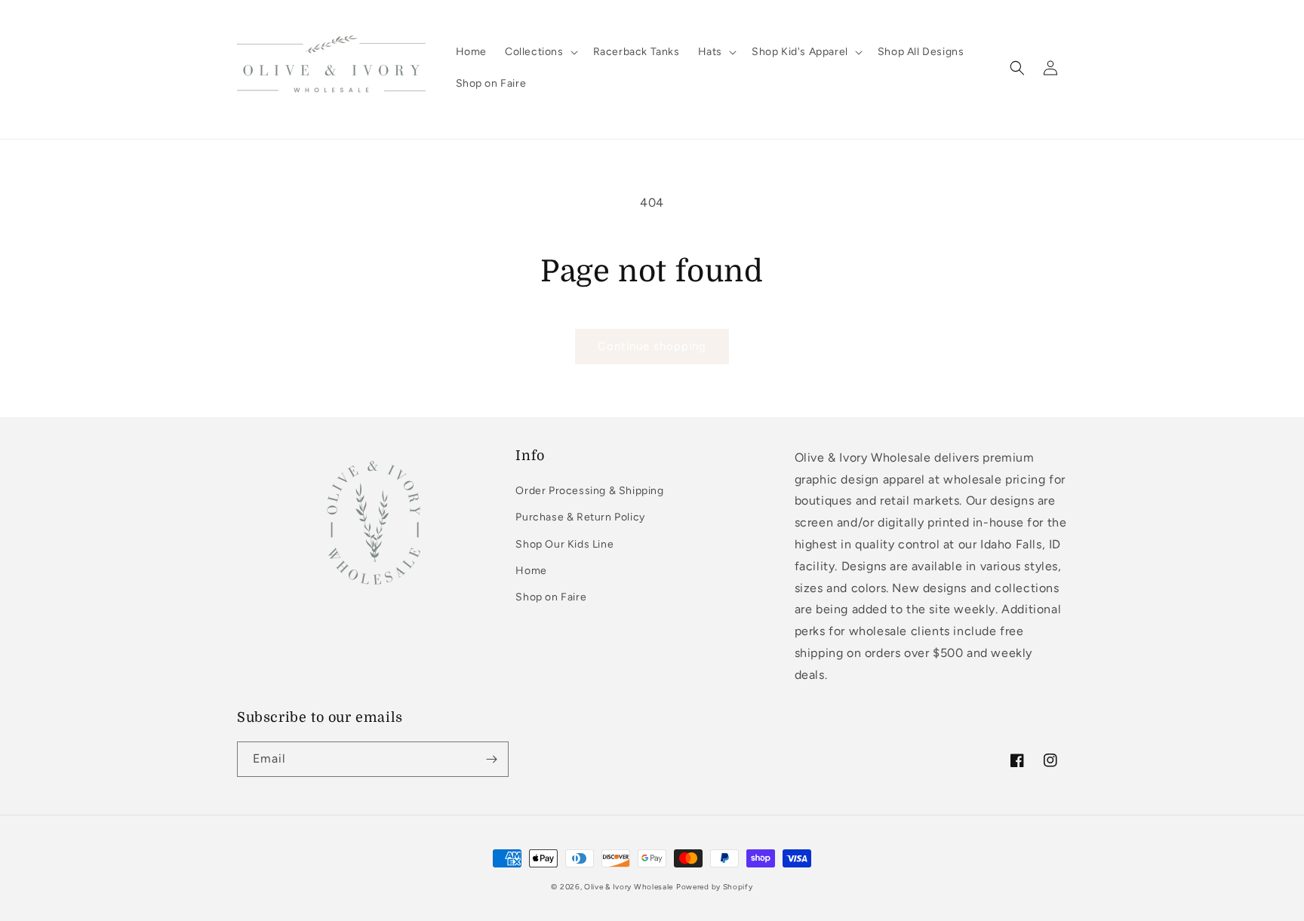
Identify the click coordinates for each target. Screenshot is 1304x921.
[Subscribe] (491, 759)
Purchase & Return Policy (579, 517)
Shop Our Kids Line (564, 544)
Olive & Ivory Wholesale (628, 887)
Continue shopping (652, 346)
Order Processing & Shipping (589, 490)
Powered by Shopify (714, 887)
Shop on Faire (550, 597)
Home (530, 570)
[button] (540, 52)
